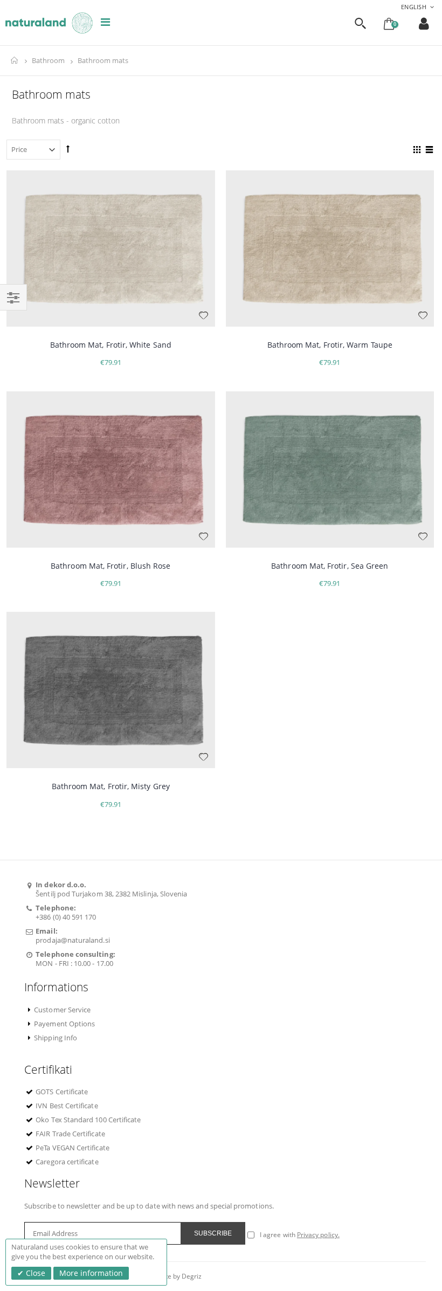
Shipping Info (55, 1038)
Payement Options (64, 1023)
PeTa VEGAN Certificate (72, 1147)
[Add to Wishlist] (203, 315)
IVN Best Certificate (67, 1105)
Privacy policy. (318, 1234)
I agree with (277, 1234)
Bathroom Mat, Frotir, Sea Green (329, 566)
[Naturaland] (49, 22)
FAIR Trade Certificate (70, 1133)
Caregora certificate (67, 1161)
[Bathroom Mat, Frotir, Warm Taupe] (330, 248)
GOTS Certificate (62, 1091)
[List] (428, 151)
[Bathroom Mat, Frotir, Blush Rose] (110, 469)
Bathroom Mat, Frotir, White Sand (110, 345)
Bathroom (48, 61)
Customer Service (62, 1009)
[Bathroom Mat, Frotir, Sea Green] (330, 469)
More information (91, 1273)
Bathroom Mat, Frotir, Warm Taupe (329, 345)
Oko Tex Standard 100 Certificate (88, 1119)
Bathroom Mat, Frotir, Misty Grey (111, 786)
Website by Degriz (174, 1276)
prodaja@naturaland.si (72, 940)
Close (34, 1273)
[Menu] (105, 22)
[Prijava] (424, 23)
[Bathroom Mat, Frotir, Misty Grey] (110, 690)
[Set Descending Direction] (68, 148)
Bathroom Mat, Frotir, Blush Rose (110, 566)
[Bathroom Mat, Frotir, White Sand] (110, 248)
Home (15, 60)
